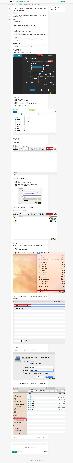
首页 (17, 1)
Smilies (20, 444)
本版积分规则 (45, 451)
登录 (31, 447)
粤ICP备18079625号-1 (36, 461)
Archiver (34, 457)
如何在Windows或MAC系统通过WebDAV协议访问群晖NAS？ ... (33, 4)
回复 (14, 437)
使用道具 (38, 437)
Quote (17, 444)
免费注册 (62, 1)
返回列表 (46, 440)
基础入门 (17, 4)
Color (14, 444)
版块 (24, 1)
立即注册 (34, 447)
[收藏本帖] (9, 15)
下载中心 (28, 1)
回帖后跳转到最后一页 (21, 451)
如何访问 (21, 4)
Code (19, 444)
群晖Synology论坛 (8, 4)
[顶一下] (9, 7)
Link (16, 444)
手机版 (38, 457)
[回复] (9, 11)
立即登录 (59, 1)
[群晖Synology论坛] (11, 1)
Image (15, 444)
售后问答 (20, 1)
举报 (41, 437)
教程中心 (13, 4)
